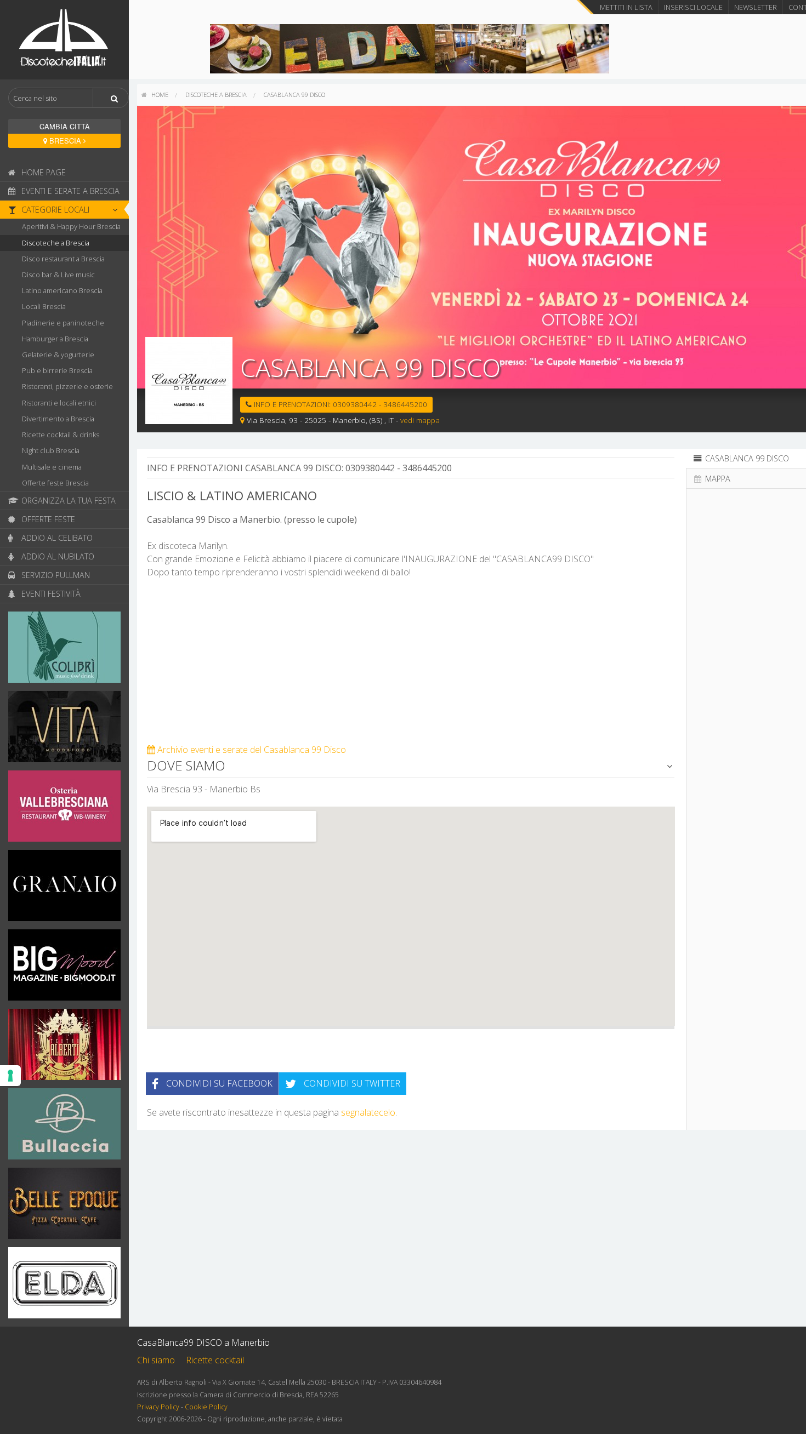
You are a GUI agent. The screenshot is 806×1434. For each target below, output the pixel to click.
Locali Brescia (44, 306)
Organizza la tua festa (67, 500)
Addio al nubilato (56, 556)
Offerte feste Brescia (55, 483)
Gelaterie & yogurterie (58, 354)
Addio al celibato (56, 538)
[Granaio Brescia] (64, 889)
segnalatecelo (368, 1112)
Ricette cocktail (215, 1360)
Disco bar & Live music (58, 274)
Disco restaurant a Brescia (63, 259)
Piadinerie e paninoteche (63, 323)
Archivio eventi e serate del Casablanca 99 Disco (250, 750)
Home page (42, 172)
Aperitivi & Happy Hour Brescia (71, 226)
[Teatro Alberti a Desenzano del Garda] (64, 1048)
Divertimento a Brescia (58, 419)
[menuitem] (154, 94)
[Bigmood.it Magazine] (64, 968)
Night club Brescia (51, 450)
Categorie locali (54, 209)
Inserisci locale (693, 7)
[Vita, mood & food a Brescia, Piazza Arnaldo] (64, 730)
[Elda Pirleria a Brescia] (409, 48)
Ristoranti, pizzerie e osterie (67, 386)
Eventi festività (50, 594)
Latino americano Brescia (62, 290)
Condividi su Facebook (218, 1083)
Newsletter (755, 7)
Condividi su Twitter (351, 1083)
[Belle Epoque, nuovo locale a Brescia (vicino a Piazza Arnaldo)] (64, 1207)
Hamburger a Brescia (55, 339)
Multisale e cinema (52, 467)
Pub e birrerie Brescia (57, 370)
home (159, 94)
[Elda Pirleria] (64, 1286)
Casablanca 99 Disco (294, 94)
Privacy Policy (158, 1407)
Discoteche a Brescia (55, 243)
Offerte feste (47, 519)
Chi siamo (156, 1360)
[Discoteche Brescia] (64, 39)
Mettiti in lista (626, 7)
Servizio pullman (54, 575)
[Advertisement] (411, 666)
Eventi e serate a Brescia (69, 191)
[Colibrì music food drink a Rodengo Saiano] (64, 650)
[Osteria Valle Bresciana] (64, 809)
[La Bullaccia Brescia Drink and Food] (64, 1127)
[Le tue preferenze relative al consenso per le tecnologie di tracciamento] (10, 1075)
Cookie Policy (206, 1407)
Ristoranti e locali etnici (59, 403)
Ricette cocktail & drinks (60, 434)
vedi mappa (420, 420)
